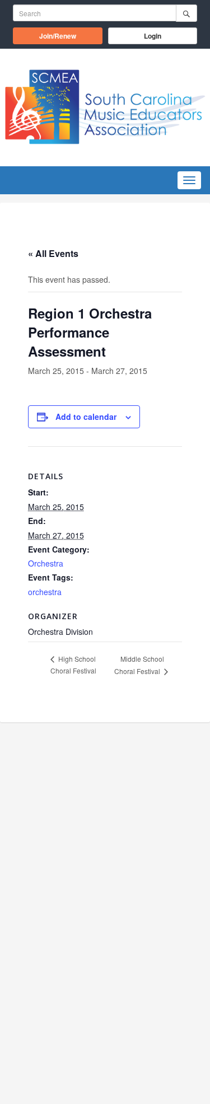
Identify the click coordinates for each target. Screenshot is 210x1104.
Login (152, 36)
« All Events (53, 253)
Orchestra (45, 563)
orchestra (45, 591)
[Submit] (186, 13)
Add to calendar (85, 416)
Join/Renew (70, 35)
